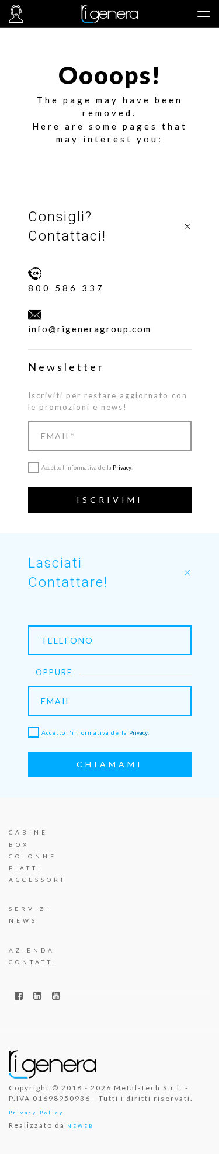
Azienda (32, 950)
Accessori (37, 879)
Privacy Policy (36, 1112)
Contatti (33, 961)
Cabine (28, 832)
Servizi (30, 908)
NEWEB (80, 1126)
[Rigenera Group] (109, 13)
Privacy (122, 467)
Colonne (33, 856)
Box (19, 844)
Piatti (26, 867)
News (23, 920)
